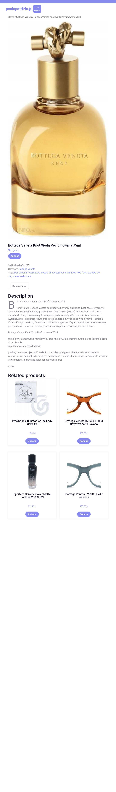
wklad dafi (25, 276)
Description (19, 286)
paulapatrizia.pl (19, 9)
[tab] (19, 286)
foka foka (82, 272)
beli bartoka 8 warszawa (27, 272)
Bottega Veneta (24, 17)
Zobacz (15, 256)
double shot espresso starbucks (58, 272)
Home (11, 17)
